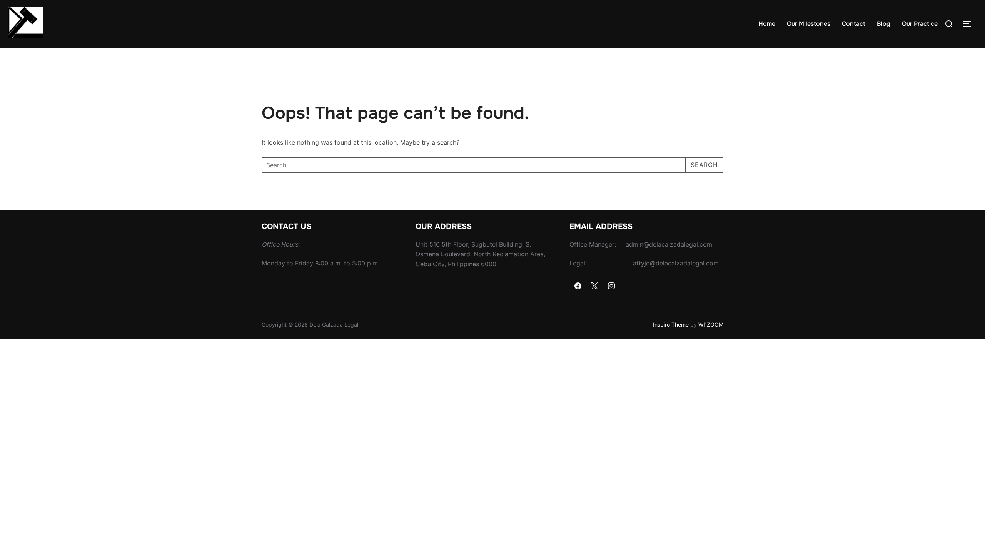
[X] (594, 286)
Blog (883, 24)
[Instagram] (611, 286)
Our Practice (920, 24)
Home (766, 24)
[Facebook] (577, 286)
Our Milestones (808, 24)
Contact (853, 24)
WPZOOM (710, 324)
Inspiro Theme (671, 324)
